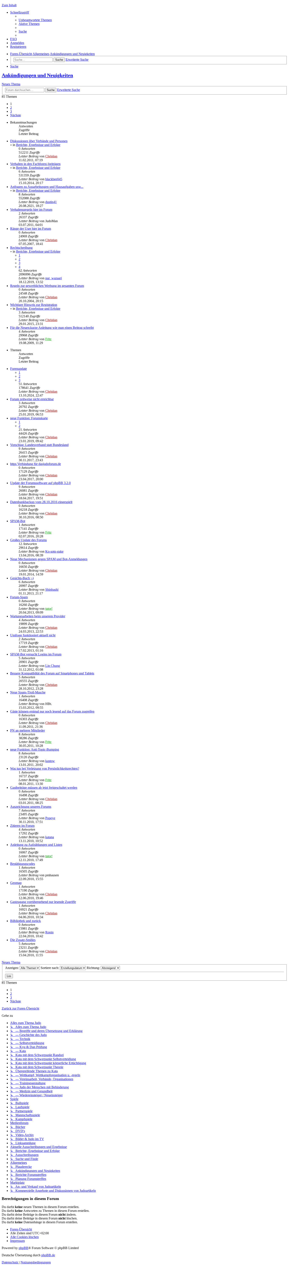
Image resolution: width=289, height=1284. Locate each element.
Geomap (16, 883)
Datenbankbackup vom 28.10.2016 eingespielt (41, 502)
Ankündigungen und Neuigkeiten (37, 75)
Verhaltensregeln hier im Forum (31, 209)
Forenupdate (18, 368)
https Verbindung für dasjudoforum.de (35, 464)
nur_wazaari (53, 278)
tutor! (48, 608)
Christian (51, 156)
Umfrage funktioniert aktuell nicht (32, 635)
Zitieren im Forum (22, 825)
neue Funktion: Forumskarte (29, 418)
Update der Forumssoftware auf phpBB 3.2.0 (40, 483)
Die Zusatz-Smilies (23, 940)
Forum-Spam (19, 597)
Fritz (48, 339)
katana (49, 837)
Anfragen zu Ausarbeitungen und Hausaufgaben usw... (46, 187)
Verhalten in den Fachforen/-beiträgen (35, 164)
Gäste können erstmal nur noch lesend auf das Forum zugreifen (52, 711)
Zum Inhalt (9, 5)
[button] (15, 115)
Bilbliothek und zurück (25, 921)
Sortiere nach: (50, 968)
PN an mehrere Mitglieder (27, 730)
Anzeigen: (12, 968)
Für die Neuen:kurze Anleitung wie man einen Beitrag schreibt (52, 327)
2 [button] (11, 107)
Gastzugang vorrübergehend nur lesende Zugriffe (43, 902)
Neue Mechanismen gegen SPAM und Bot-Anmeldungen (48, 559)
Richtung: (94, 968)
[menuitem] (35, 20)
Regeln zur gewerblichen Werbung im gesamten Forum (47, 286)
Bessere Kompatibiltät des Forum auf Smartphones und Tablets (52, 673)
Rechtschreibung (21, 247)
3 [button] (11, 111)
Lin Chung (52, 665)
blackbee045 (53, 179)
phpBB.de (48, 1255)
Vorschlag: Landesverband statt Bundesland (39, 445)
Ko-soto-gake (54, 551)
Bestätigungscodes (22, 864)
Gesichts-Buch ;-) (22, 578)
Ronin (49, 932)
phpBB (23, 1248)
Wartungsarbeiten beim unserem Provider (37, 616)
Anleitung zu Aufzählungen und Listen (36, 844)
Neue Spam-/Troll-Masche (27, 692)
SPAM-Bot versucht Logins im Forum (35, 654)
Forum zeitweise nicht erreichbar (32, 399)
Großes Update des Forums (28, 540)
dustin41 (51, 202)
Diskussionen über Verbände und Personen (38, 141)
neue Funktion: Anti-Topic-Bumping (34, 749)
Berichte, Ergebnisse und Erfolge (38, 145)
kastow (50, 761)
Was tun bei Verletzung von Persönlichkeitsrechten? (44, 768)
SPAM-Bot (17, 521)
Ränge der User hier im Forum (30, 228)
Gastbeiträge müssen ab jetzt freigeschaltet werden (43, 787)
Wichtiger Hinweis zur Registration (33, 305)
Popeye (50, 818)
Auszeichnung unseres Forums (30, 806)
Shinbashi (51, 589)
